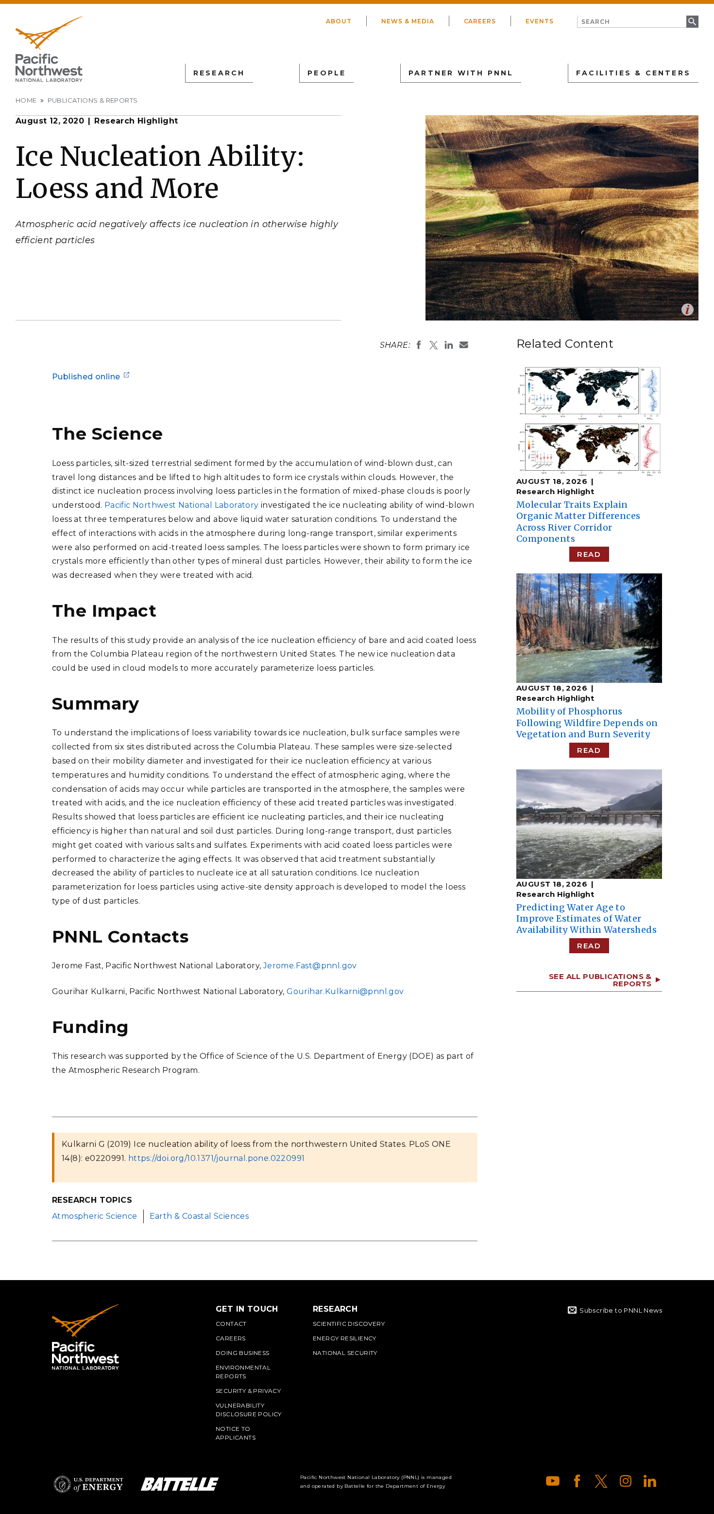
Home (26, 100)
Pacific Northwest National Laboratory (181, 505)
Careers (480, 21)
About (339, 21)
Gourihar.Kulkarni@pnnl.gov (345, 991)
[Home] (49, 49)
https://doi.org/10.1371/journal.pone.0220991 (216, 1158)
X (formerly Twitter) (601, 1481)
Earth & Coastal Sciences (199, 1216)
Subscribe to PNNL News (620, 1310)
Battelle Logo (179, 1484)
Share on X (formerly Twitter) (433, 344)
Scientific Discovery (349, 1323)
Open (687, 309)
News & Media (407, 21)
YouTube (552, 1481)
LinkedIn (650, 1481)
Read (589, 554)
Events (540, 21)
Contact (231, 1323)
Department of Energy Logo (88, 1484)
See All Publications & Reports (600, 980)
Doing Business (243, 1352)
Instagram (625, 1481)
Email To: (464, 344)
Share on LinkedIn (448, 344)
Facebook (577, 1481)
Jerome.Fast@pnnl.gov (310, 965)
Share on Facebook (418, 344)
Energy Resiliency (344, 1338)
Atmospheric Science (94, 1216)
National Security (345, 1352)
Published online (86, 376)
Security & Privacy (248, 1390)
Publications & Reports (93, 100)
